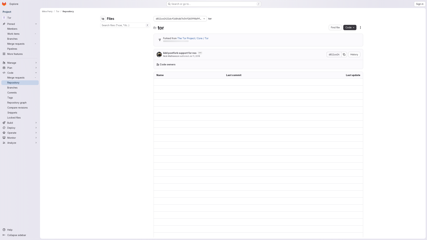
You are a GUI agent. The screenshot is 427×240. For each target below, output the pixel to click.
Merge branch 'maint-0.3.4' (241, 159)
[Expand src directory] (103, 58)
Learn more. (254, 64)
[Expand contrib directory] (103, 36)
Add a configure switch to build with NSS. (248, 208)
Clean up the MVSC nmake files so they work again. (254, 215)
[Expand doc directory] (103, 42)
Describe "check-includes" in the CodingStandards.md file (258, 96)
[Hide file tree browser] (103, 18)
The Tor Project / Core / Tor (192, 38)
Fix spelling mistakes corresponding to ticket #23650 (255, 145)
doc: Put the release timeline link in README (250, 222)
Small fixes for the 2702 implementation (248, 194)
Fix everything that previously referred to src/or (252, 187)
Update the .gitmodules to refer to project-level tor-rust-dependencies (258, 152)
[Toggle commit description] (200, 52)
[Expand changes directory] (103, 31)
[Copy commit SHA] (344, 54)
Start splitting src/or (237, 138)
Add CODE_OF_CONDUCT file (242, 166)
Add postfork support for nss (179, 53)
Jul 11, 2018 (194, 56)
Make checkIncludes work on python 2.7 (248, 110)
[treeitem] (125, 31)
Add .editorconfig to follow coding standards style (254, 131)
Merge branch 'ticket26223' (241, 82)
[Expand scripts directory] (103, 52)
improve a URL (234, 173)
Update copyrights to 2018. (241, 236)
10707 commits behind (175, 41)
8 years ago (353, 82)
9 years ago (353, 103)
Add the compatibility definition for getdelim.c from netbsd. (258, 201)
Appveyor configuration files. (242, 124)
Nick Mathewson (171, 56)
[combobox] (125, 25)
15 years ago (353, 194)
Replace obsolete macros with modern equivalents (254, 103)
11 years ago (353, 215)
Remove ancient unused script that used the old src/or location (258, 89)
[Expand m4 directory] (103, 47)
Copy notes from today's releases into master (251, 180)
